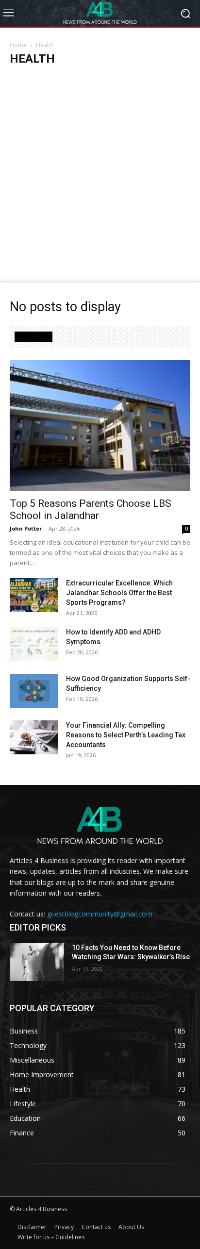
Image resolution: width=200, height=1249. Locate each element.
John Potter (26, 528)
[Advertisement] (100, 178)
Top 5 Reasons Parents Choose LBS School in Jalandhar (90, 509)
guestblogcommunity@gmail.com (99, 913)
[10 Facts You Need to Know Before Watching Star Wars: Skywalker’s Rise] (37, 962)
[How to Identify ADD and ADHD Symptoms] (34, 644)
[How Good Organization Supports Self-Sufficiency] (34, 691)
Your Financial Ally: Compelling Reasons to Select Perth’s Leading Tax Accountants (125, 735)
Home (18, 45)
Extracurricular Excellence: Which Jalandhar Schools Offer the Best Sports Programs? (119, 592)
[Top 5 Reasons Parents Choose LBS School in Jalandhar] (100, 425)
